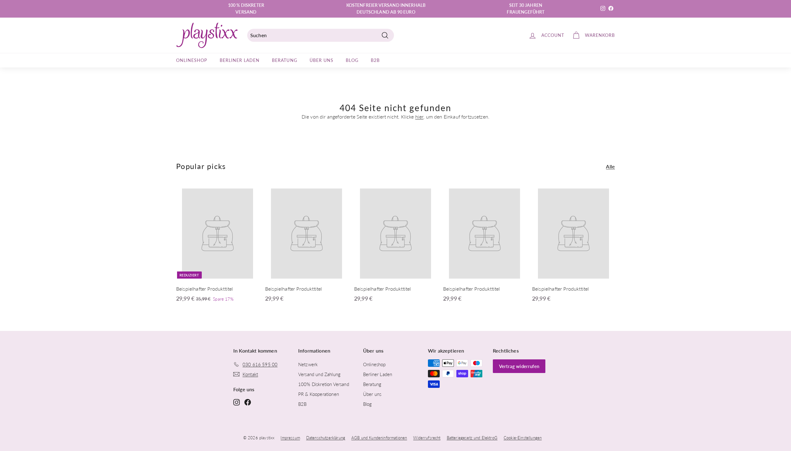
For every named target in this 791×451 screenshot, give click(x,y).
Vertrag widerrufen (519, 366)
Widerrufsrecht (426, 437)
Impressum (290, 437)
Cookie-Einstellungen (523, 437)
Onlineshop (191, 60)
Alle (610, 166)
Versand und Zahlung (319, 374)
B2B (375, 60)
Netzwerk (308, 364)
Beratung (284, 60)
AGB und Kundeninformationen (379, 437)
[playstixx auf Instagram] (236, 401)
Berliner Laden (240, 60)
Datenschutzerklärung (325, 437)
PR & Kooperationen (318, 394)
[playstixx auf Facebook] (247, 401)
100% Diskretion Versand (323, 384)
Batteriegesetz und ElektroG (472, 437)
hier (419, 116)
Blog (352, 60)
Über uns (321, 60)
